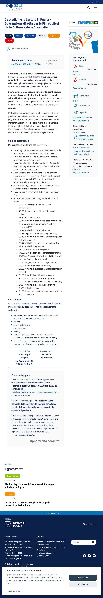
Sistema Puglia (43, 555)
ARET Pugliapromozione (80, 171)
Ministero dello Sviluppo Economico (51, 547)
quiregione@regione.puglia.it (22, 555)
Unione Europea (43, 544)
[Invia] (93, 542)
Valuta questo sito (52, 513)
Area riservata (91, 524)
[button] (93, 2)
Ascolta (92, 69)
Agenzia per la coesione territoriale (50, 541)
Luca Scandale (78, 132)
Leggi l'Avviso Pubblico (78, 70)
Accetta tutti (83, 578)
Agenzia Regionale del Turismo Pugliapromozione (82, 116)
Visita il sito (85, 105)
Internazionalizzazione (45, 552)
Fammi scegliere (13, 591)
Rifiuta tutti (83, 584)
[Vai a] (13, 7)
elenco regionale (15, 558)
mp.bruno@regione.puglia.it (86, 152)
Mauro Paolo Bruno (81, 147)
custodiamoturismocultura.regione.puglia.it (37, 392)
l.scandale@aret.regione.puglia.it (86, 137)
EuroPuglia (41, 550)
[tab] (35, 48)
